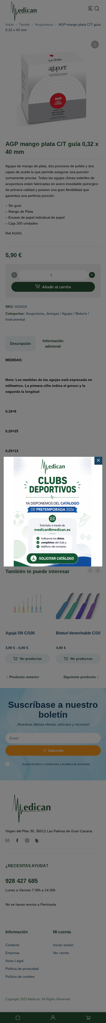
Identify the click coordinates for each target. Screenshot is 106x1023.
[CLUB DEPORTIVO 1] (53, 511)
